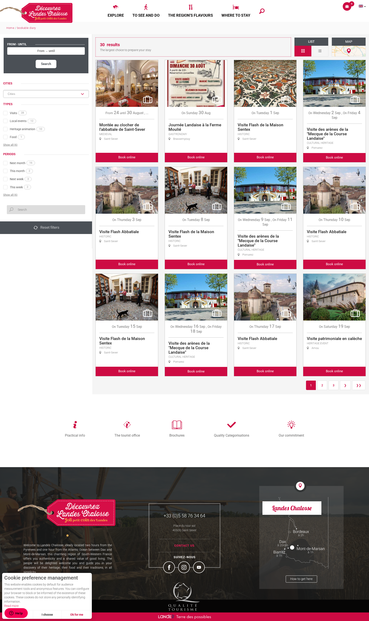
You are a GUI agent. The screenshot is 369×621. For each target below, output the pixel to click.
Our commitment (291, 435)
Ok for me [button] (76, 614)
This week (19, 187)
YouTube (199, 567)
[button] (115, 11)
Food (16, 137)
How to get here (301, 579)
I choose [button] (47, 614)
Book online (126, 157)
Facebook (169, 567)
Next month (21, 163)
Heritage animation (26, 129)
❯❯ (358, 385)
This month (20, 171)
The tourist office (127, 435)
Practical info (75, 435)
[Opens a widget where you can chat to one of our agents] (16, 613)
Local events (21, 121)
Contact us (184, 545)
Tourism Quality (184, 596)
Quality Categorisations (231, 435)
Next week (19, 179)
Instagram (184, 567)
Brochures (176, 435)
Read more (11, 606)
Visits (17, 113)
